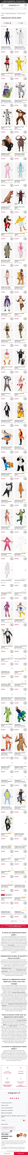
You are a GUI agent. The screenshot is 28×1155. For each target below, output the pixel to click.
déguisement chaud (6, 968)
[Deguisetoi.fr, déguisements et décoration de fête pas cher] (14, 5)
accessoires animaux (22, 1020)
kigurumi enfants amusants (18, 992)
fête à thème (11, 945)
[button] (14, 1120)
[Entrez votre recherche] (25, 8)
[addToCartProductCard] (11, 52)
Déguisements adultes (10, 13)
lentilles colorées (13, 1025)
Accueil (3, 13)
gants (4, 1024)
